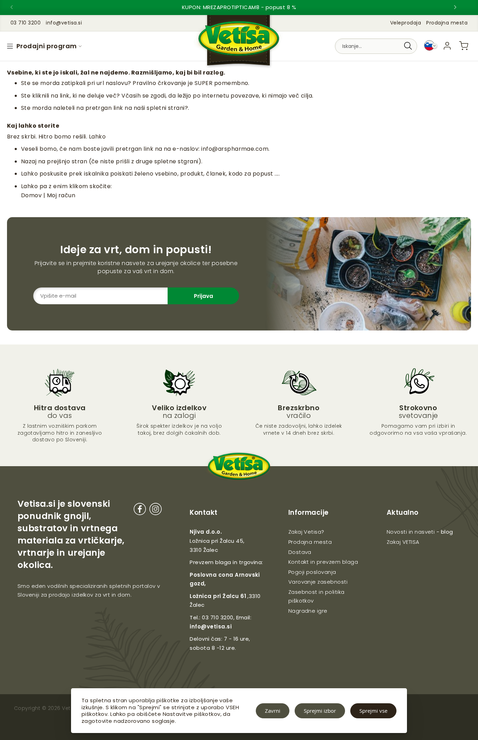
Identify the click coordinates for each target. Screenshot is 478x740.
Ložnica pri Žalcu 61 (218, 596)
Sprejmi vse (373, 710)
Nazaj (28, 161)
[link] (447, 46)
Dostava (299, 552)
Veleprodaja (405, 22)
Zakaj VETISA (403, 542)
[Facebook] (140, 510)
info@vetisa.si (211, 626)
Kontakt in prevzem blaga (323, 561)
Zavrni (272, 710)
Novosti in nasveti (411, 531)
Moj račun (61, 195)
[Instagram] (155, 510)
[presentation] (17, 7)
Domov (31, 195)
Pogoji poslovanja (312, 572)
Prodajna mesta (447, 22)
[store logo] (239, 42)
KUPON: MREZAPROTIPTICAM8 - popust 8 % (239, 7)
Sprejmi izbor (320, 710)
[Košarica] (463, 45)
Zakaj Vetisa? (306, 531)
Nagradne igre (308, 610)
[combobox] (376, 46)
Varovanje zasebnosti (318, 581)
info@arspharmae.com (234, 149)
